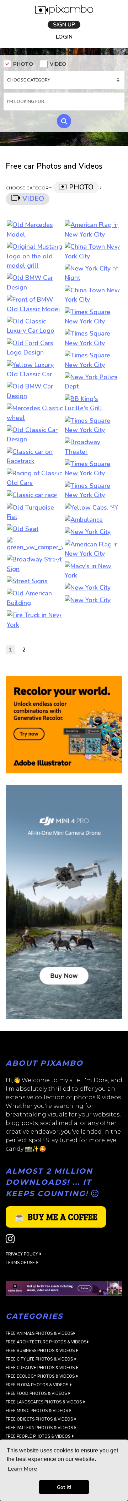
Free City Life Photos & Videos (40, 1359)
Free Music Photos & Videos (37, 1411)
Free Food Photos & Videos (37, 1394)
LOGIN (64, 37)
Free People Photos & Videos (38, 1437)
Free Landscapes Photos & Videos (44, 1402)
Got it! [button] (64, 1487)
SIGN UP (64, 25)
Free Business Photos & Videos (41, 1351)
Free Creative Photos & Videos (41, 1368)
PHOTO (23, 65)
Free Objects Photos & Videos (40, 1419)
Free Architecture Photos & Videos (46, 1342)
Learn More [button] (22, 1469)
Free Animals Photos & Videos (39, 1334)
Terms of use (21, 1263)
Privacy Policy (22, 1255)
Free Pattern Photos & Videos (40, 1428)
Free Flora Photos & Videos (37, 1385)
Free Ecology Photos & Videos (41, 1376)
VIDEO (58, 65)
